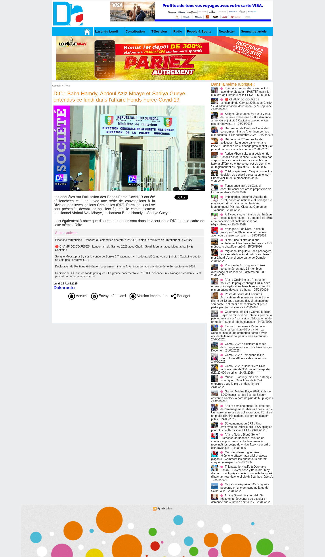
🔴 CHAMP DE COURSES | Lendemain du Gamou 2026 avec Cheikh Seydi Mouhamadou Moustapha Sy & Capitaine (241, 103)
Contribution (135, 31)
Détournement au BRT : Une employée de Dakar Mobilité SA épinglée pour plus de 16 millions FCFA (241, 427)
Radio (177, 31)
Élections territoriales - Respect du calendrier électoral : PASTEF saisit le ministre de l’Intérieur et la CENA (123, 240)
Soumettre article (254, 31)
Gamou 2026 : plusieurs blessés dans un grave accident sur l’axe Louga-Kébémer (241, 347)
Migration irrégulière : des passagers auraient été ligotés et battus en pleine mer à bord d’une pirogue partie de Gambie (241, 254)
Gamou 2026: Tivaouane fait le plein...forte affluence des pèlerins (242, 356)
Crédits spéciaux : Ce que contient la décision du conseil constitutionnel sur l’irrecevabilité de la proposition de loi (241, 175)
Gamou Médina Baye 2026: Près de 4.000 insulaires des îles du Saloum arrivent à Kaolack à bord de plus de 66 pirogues (242, 395)
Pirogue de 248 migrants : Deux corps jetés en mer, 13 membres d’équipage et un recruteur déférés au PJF (238, 269)
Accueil (56, 85)
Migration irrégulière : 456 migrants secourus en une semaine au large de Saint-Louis (240, 488)
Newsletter (227, 31)
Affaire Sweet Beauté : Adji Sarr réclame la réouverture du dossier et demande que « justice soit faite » (238, 499)
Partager (183, 296)
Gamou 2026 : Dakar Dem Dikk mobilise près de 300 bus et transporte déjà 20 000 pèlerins (240, 369)
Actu (67, 85)
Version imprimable (151, 296)
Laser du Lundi (106, 31)
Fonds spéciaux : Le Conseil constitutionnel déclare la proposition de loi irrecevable (241, 189)
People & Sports (199, 31)
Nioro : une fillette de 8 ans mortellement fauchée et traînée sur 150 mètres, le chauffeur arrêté (241, 243)
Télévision (159, 31)
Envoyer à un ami (112, 296)
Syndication (164, 508)
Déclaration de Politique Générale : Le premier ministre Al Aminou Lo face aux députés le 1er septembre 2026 (125, 266)
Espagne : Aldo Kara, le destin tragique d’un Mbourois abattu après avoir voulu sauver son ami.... (238, 232)
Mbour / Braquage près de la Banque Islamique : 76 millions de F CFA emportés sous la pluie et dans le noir (241, 380)
